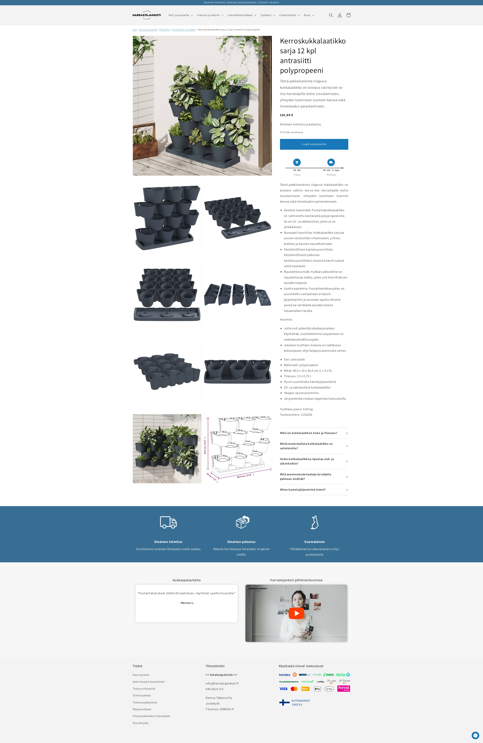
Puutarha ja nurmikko (184, 29)
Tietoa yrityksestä (144, 688)
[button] (180, 15)
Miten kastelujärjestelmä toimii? (303, 490)
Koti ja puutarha (148, 29)
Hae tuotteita (141, 675)
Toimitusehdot (142, 695)
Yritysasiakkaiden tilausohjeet (151, 716)
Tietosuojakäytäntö (145, 702)
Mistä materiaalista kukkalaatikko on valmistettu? (306, 446)
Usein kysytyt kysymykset (149, 681)
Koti (135, 29)
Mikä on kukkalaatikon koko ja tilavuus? (308, 433)
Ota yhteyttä (140, 723)
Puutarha (164, 29)
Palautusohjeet (142, 709)
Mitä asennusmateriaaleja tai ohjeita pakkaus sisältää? (305, 476)
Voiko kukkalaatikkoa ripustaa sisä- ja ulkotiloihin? (307, 461)
